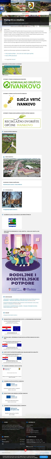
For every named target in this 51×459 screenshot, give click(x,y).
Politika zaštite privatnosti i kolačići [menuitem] (42, 454)
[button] (1, 8)
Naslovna (6, 23)
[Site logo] (25, 9)
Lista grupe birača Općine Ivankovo (10, 315)
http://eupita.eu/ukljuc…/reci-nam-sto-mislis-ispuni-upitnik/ (19, 53)
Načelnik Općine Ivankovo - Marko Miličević (12, 184)
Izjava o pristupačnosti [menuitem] (44, 452)
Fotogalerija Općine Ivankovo (10, 209)
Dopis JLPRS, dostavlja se (11, 55)
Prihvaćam (43, 457)
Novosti (13, 59)
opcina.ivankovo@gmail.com (39, 446)
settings (35, 457)
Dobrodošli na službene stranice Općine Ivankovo (18, 23)
